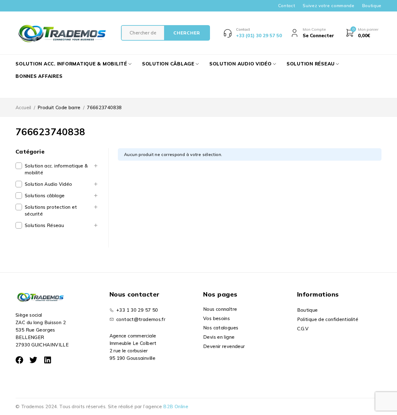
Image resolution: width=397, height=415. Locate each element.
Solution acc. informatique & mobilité (56, 169)
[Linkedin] (47, 360)
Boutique (371, 5)
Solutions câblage (45, 196)
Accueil (23, 107)
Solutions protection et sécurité (51, 210)
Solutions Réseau (44, 225)
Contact (286, 5)
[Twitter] (33, 360)
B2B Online (175, 406)
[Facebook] (19, 360)
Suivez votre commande (328, 5)
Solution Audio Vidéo (48, 184)
